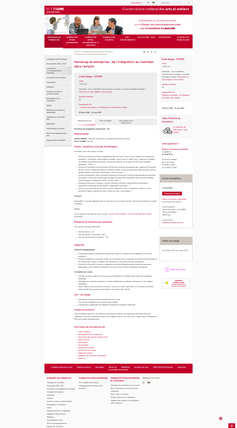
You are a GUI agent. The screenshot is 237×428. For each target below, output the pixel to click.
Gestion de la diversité (86, 348)
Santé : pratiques (84, 332)
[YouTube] (153, 2)
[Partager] (155, 52)
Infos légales (99, 367)
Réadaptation (83, 342)
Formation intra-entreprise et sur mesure (125, 385)
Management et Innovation (53, 100)
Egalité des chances (85, 353)
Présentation (84, 121)
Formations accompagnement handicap (90, 54)
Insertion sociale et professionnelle (54, 93)
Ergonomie (51, 82)
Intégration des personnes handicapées (92, 356)
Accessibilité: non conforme (118, 370)
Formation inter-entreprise (93, 378)
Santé (49, 105)
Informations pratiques (126, 122)
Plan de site (113, 367)
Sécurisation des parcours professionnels (93, 337)
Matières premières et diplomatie (56, 111)
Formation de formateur (56, 78)
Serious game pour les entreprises (123, 397)
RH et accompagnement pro (56, 134)
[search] (171, 3)
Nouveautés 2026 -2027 (56, 64)
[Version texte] (148, 52)
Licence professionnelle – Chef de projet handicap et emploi (130, 214)
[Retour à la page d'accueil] (59, 10)
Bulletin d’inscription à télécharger (174, 199)
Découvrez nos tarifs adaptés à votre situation (95, 92)
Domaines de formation (59, 378)
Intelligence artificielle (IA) (56, 118)
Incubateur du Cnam (141, 367)
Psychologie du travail (56, 129)
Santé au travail (83, 340)
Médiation (51, 124)
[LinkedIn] (148, 2)
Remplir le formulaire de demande (175, 149)
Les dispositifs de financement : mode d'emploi (180, 129)
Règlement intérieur (84, 367)
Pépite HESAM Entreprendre (163, 367)
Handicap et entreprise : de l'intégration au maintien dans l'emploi (104, 107)
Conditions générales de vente (61, 367)
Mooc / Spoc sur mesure (119, 394)
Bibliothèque (125, 367)
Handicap (81, 358)
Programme (105, 121)
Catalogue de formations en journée (96, 52)
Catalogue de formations (57, 59)
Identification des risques (87, 350)
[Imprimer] (144, 52)
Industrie (50, 87)
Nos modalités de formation (89, 382)
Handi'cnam (182, 367)
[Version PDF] (151, 52)
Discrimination (83, 345)
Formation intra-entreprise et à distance (125, 379)
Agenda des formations (56, 140)
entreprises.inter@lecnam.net (172, 222)
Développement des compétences (90, 334)
